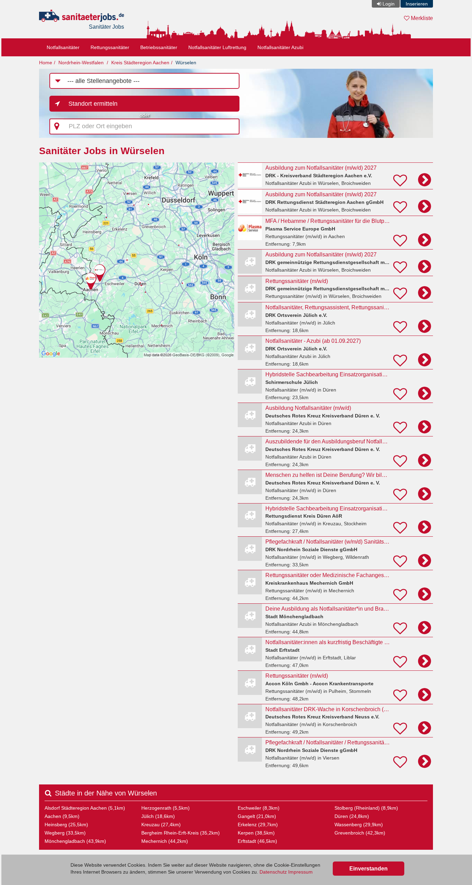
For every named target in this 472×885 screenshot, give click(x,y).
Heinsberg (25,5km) (66, 824)
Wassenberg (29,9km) (358, 824)
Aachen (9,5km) (62, 816)
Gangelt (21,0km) (257, 816)
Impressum (300, 872)
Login (389, 4)
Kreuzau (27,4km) (161, 824)
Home (45, 62)
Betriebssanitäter (158, 47)
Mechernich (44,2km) (164, 841)
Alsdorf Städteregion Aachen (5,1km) (85, 808)
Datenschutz (273, 872)
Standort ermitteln (92, 103)
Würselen (186, 62)
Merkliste (421, 18)
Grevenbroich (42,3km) (359, 833)
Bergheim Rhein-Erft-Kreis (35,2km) (180, 833)
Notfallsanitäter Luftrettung (217, 47)
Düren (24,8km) (351, 816)
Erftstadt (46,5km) (257, 841)
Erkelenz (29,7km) (258, 824)
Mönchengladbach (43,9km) (75, 841)
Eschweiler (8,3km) (259, 808)
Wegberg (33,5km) (65, 833)
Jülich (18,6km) (158, 816)
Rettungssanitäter (110, 47)
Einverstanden (368, 869)
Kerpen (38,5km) (256, 833)
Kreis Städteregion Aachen (140, 62)
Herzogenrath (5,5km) (165, 808)
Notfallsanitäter (63, 47)
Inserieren (417, 4)
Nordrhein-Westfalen (81, 62)
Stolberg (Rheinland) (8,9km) (366, 808)
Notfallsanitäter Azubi (280, 47)
